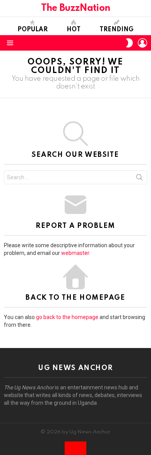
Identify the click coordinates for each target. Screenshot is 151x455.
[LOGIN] (142, 43)
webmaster (75, 253)
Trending (117, 30)
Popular (32, 30)
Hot (74, 30)
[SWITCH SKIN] (129, 43)
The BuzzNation (75, 8)
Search (139, 178)
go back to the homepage (67, 317)
